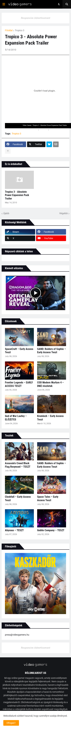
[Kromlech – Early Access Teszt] (51, 404)
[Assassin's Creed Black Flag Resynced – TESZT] (19, 451)
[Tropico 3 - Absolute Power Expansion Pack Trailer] (19, 180)
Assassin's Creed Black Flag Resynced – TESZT (17, 465)
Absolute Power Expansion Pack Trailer (53, 125)
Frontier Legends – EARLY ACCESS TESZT (19, 384)
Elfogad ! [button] (11, 723)
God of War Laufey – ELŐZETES (16, 417)
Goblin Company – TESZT (50, 530)
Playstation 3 (43, 130)
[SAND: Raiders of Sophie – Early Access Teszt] (51, 337)
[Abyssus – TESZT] (19, 518)
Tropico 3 (19, 30)
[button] (4, 4)
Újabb (6, 213)
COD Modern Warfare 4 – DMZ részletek (50, 384)
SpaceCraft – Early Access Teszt (19, 350)
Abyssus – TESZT (14, 530)
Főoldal (9, 30)
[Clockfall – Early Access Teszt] (19, 485)
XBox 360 (34, 130)
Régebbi (63, 213)
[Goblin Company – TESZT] (51, 518)
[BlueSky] (49, 144)
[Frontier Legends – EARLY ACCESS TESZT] (19, 370)
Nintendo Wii (53, 130)
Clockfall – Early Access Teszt (18, 498)
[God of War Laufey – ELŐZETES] (19, 404)
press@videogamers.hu (17, 634)
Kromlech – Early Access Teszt (50, 417)
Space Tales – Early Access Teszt (47, 498)
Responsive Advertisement (35, 18)
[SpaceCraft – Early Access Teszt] (19, 337)
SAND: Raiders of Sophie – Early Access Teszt (51, 350)
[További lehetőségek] (8, 151)
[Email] (56, 144)
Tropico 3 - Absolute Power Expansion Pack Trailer (17, 195)
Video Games (27, 125)
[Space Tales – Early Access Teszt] (51, 485)
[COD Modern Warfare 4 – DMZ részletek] (51, 370)
